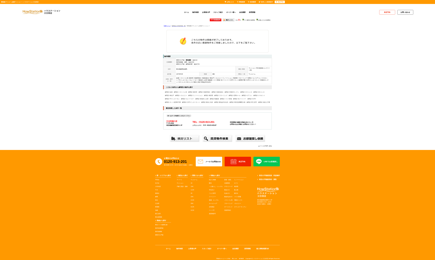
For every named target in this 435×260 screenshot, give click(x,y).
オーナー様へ (231, 12)
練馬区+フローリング (220, 95)
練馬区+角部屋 (208, 95)
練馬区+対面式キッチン (232, 92)
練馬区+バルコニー (181, 95)
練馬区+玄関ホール (234, 95)
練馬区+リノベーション (195, 95)
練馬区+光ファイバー (239, 99)
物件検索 (195, 12)
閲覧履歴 (242, 2)
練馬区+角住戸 (169, 95)
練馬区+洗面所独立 (204, 92)
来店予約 (242, 162)
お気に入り (230, 2)
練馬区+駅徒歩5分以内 (221, 102)
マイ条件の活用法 (249, 20)
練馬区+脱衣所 (192, 92)
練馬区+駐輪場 (214, 99)
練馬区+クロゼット (259, 95)
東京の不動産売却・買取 (268, 179)
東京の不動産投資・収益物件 (269, 175)
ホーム (186, 12)
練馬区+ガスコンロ (246, 92)
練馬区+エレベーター (187, 99)
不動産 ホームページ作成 (223, 258)
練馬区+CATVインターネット (191, 102)
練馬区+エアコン (247, 95)
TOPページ (167, 26)
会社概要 (242, 12)
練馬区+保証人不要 (264, 102)
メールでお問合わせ (213, 162)
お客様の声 (206, 12)
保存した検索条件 (267, 2)
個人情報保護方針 (262, 248)
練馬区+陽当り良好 (207, 102)
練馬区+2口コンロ (259, 92)
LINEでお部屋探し (271, 162)
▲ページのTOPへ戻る (265, 146)
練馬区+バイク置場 (226, 99)
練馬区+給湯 (169, 92)
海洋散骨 (241, 258)
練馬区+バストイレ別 (180, 92)
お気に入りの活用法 (264, 20)
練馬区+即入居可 (252, 102)
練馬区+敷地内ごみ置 (201, 99)
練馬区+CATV (252, 99)
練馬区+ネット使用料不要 (173, 102)
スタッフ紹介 (218, 12)
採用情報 (252, 12)
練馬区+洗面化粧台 (217, 92)
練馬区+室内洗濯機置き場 (237, 102)
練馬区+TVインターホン (172, 99)
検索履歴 (253, 2)
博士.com (234, 258)
